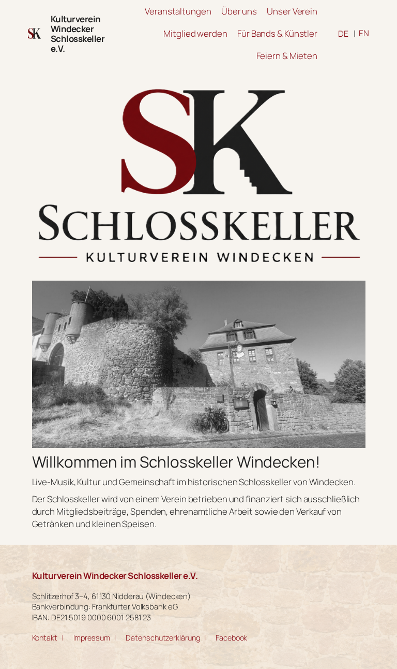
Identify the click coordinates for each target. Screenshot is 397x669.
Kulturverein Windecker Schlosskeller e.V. (78, 33)
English (364, 33)
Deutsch (343, 33)
